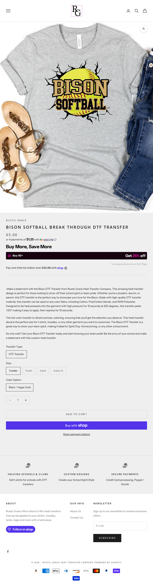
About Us (75, 511)
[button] (76, 239)
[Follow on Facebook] (8, 551)
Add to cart (76, 414)
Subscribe (107, 537)
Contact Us (76, 517)
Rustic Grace (16, 220)
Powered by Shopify (108, 562)
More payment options (76, 434)
